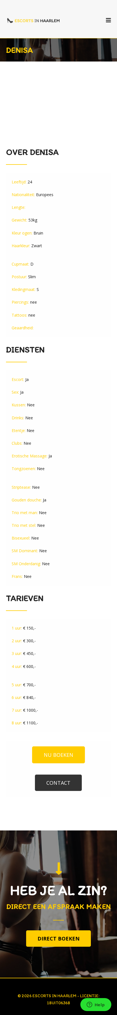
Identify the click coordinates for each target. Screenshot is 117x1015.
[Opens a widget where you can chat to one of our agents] (95, 1005)
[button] (58, 754)
